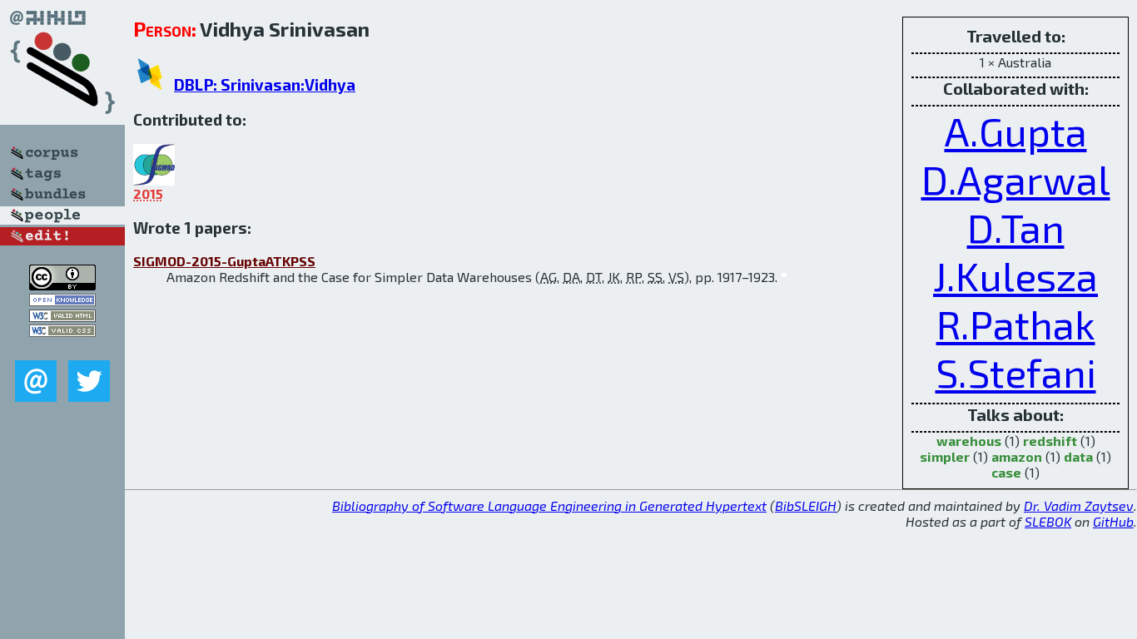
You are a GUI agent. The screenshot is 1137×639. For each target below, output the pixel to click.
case (1006, 472)
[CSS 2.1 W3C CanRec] (62, 348)
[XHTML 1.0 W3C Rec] (62, 316)
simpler (945, 456)
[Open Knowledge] (62, 301)
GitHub (1113, 521)
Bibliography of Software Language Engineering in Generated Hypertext (549, 505)
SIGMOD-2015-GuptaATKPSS (224, 261)
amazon (1016, 456)
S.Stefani (1016, 372)
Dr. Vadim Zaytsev (1079, 505)
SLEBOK (1048, 521)
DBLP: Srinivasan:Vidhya (264, 84)
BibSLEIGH (806, 505)
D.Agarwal (1015, 179)
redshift (1050, 440)
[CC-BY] (62, 285)
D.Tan (1016, 227)
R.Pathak (1015, 324)
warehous (968, 440)
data (1078, 456)
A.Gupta (1016, 130)
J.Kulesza (1015, 275)
